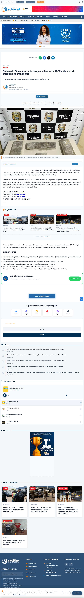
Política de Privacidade (19, 595)
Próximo (47, 236)
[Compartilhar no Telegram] (53, 57)
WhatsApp (76, 278)
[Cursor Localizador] (57, 103)
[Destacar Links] (45, 103)
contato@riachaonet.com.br (16, 87)
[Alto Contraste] (34, 103)
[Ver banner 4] (44, 46)
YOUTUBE (21, 196)
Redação (11, 85)
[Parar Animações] (60, 103)
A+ (30, 103)
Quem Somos (20, 2)
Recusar (65, 593)
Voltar (42, 329)
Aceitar (77, 593)
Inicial (5, 16)
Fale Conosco (32, 573)
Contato (64, 16)
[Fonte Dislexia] (42, 103)
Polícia (22, 16)
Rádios (41, 2)
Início (4, 65)
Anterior (37, 236)
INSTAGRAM (20, 194)
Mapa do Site (32, 576)
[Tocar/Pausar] (5, 395)
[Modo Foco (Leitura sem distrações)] (49, 103)
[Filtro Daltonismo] (53, 103)
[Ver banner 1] (40, 46)
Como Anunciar (30, 2)
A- (23, 103)
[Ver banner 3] (43, 46)
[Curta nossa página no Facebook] (82, 2)
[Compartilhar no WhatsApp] (40, 57)
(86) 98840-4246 (50, 565)
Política (39, 16)
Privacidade (31, 570)
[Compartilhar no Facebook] (44, 57)
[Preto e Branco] (38, 103)
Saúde (48, 16)
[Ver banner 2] (41, 46)
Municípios (13, 16)
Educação (31, 16)
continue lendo (42, 296)
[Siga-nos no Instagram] (79, 2)
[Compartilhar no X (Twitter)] (48, 57)
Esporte (55, 16)
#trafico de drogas (10, 323)
